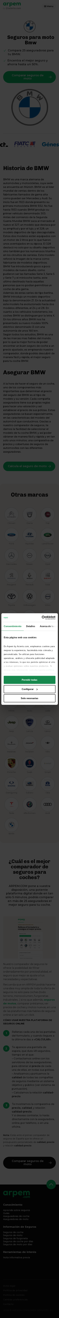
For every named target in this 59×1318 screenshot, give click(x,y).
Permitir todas (29, 679)
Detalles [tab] (30, 626)
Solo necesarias (29, 698)
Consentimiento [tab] (12, 626)
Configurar (28, 689)
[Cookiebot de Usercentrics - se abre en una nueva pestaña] (42, 618)
